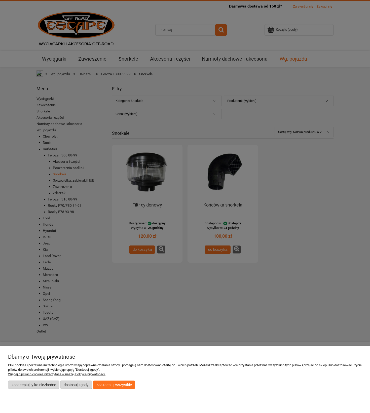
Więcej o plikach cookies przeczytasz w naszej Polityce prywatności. (56, 374)
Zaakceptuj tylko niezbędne (34, 385)
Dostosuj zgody (76, 385)
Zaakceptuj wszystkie (114, 385)
